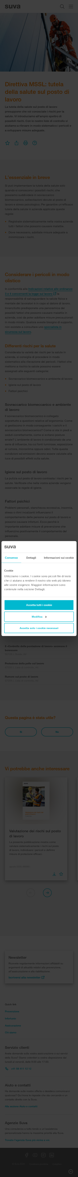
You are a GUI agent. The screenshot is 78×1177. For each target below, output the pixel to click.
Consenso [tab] (11, 557)
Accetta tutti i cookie (39, 605)
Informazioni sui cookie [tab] (59, 557)
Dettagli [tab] (31, 557)
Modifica (37, 616)
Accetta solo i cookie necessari (39, 628)
